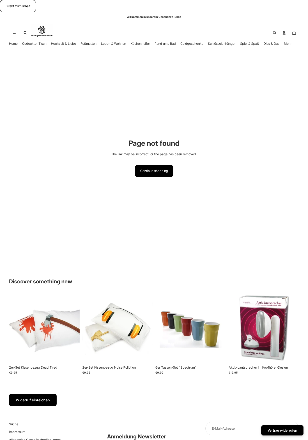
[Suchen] (25, 33)
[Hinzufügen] (73, 356)
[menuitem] (288, 44)
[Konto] (284, 33)
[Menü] (14, 33)
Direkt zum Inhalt (17, 6)
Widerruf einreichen (33, 400)
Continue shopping (154, 171)
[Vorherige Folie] (235, 328)
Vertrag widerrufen (282, 430)
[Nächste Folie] (292, 328)
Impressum (17, 432)
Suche (13, 424)
